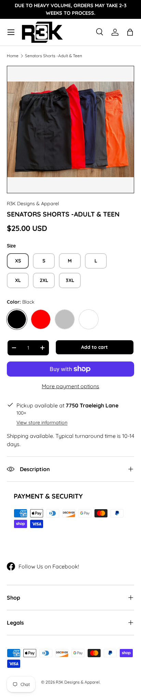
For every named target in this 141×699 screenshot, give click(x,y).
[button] (130, 32)
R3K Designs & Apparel (33, 203)
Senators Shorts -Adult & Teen (53, 56)
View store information (41, 422)
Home (12, 56)
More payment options (70, 386)
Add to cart (94, 347)
